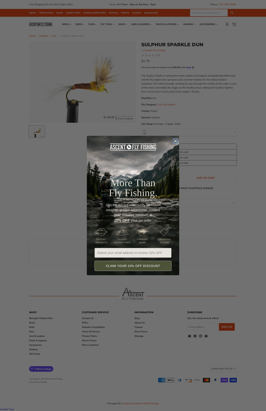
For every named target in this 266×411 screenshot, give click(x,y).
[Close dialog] (175, 141)
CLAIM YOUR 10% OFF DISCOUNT (133, 266)
